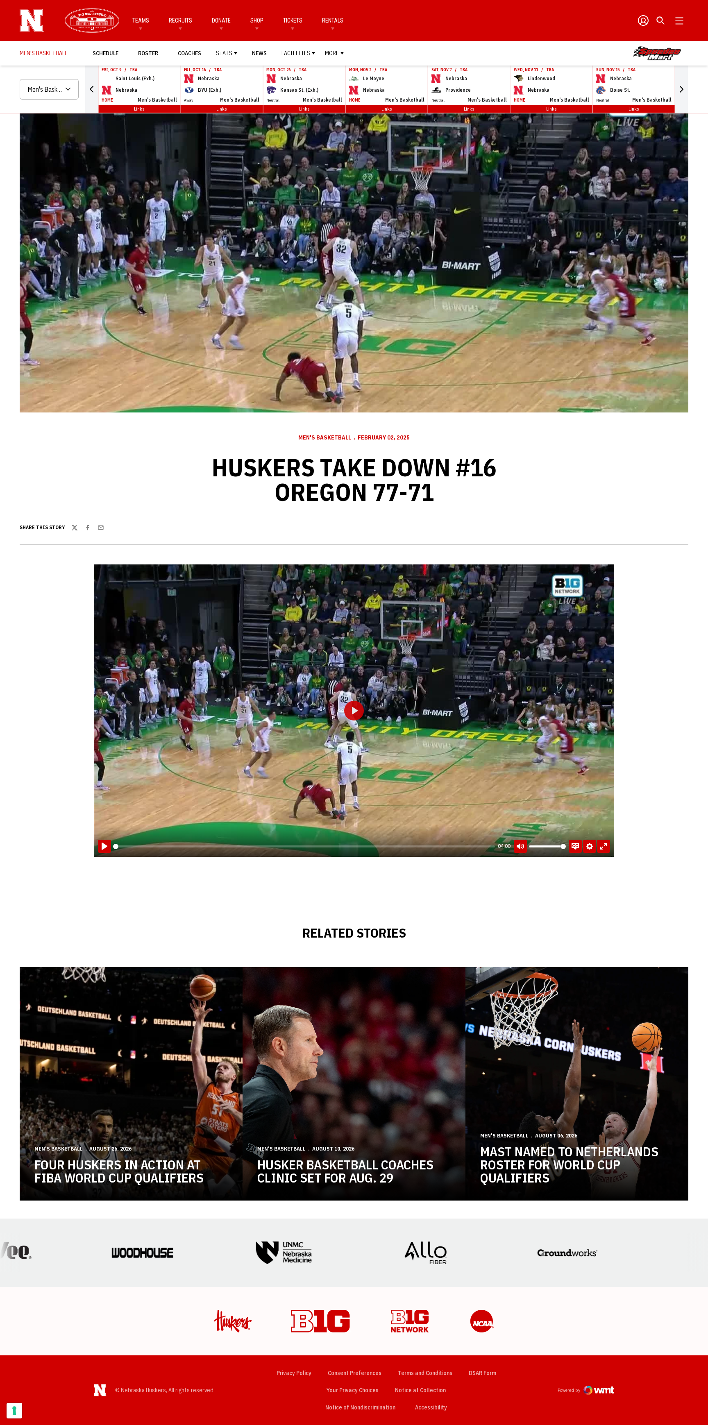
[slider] (304, 846)
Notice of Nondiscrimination (360, 1407)
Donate (221, 20)
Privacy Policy (294, 1373)
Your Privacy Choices (353, 1390)
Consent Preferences (354, 1373)
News (259, 53)
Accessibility (431, 1407)
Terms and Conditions (425, 1373)
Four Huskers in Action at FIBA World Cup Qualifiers (119, 1171)
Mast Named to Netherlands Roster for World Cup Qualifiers (569, 1164)
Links (139, 109)
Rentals (332, 20)
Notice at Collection (420, 1390)
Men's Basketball (324, 437)
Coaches (189, 53)
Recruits (180, 20)
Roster (148, 53)
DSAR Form (482, 1373)
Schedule (105, 53)
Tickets (292, 20)
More (332, 53)
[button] (91, 89)
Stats (224, 53)
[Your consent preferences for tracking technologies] (14, 1410)
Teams (140, 20)
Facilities (295, 53)
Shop (256, 20)
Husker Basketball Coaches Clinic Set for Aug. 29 (345, 1171)
